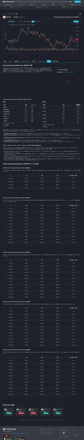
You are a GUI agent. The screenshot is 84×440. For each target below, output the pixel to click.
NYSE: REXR (12, 13)
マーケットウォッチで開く (44, 420)
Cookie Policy (16, 433)
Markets (33, 4)
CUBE (32, 409)
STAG (57, 409)
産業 (53, 4)
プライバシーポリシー (7, 433)
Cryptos (44, 4)
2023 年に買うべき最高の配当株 (46, 428)
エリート (62, 4)
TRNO (20, 409)
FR (7, 409)
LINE (44, 409)
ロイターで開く (61, 420)
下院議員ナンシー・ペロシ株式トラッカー (48, 430)
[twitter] (80, 14)
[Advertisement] (42, 57)
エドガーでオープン (53, 420)
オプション (75, 428)
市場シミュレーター (75, 4)
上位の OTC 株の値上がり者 (64, 430)
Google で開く (28, 420)
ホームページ (5, 13)
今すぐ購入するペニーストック (65, 428)
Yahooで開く (22, 420)
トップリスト (20, 4)
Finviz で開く (35, 420)
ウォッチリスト (7, 4)
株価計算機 (75, 435)
